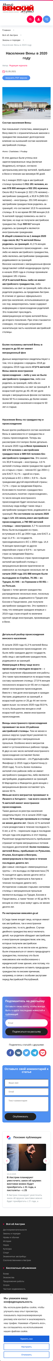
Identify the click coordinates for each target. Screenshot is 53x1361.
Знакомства (8, 1277)
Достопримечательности (15, 1230)
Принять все (26, 1339)
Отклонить (26, 1355)
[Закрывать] (51, 1294)
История (7, 1241)
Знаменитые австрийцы (14, 1256)
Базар (6, 1273)
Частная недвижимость (14, 1289)
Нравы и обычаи (11, 1237)
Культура (7, 1249)
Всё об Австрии (10, 35)
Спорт (6, 1252)
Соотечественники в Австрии (17, 1260)
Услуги (6, 1285)
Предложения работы (13, 1281)
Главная (6, 30)
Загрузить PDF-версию (16, 78)
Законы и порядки (11, 40)
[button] (7, 1161)
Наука (6, 1245)
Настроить (26, 1347)
